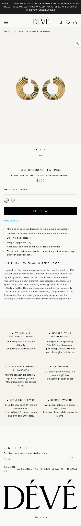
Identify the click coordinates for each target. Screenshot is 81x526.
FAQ (36, 469)
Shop (7, 31)
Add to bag (40, 211)
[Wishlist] (68, 22)
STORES (45, 469)
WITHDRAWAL (69, 469)
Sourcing (29, 263)
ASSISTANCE (24, 469)
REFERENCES (11, 263)
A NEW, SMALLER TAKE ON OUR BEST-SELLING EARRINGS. (40, 175)
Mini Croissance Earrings (34, 31)
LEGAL (55, 469)
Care (56, 263)
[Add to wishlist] (40, 156)
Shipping (43, 263)
